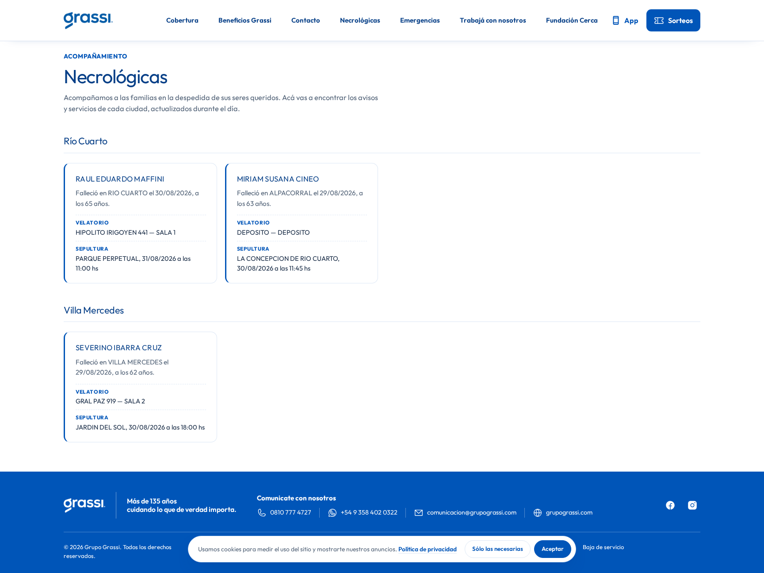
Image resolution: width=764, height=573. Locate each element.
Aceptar (553, 548)
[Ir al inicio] (88, 20)
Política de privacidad (427, 549)
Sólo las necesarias (497, 548)
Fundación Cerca (572, 20)
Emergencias (420, 20)
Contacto (305, 20)
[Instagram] (692, 505)
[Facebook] (670, 505)
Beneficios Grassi (244, 20)
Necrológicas (360, 20)
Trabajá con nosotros (493, 20)
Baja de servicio (603, 546)
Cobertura (182, 20)
